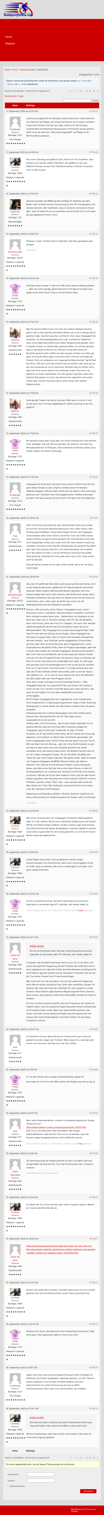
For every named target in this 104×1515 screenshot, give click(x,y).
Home (8, 36)
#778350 (93, 477)
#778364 (93, 937)
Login (21, 96)
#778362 (93, 893)
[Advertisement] (62, 41)
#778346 (93, 393)
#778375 (93, 1408)
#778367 (93, 1113)
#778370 (93, 1197)
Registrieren (11, 96)
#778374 (93, 1367)
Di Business (90, 1509)
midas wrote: (37, 946)
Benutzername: (13, 1474)
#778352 (93, 576)
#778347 (93, 433)
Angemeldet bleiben (17, 1486)
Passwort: (11, 1481)
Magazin (10, 43)
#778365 (93, 1029)
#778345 (93, 322)
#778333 (93, 193)
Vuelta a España (27, 69)
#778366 (93, 1069)
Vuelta (96, 74)
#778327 (93, 111)
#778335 (93, 278)
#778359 (93, 852)
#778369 (93, 1153)
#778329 (93, 152)
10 (94, 91)
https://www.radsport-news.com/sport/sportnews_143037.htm (56, 1127)
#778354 (93, 810)
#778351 (94, 518)
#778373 (93, 1324)
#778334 (93, 234)
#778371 (94, 1238)
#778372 (93, 1282)
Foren (15, 69)
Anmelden (88, 1491)
